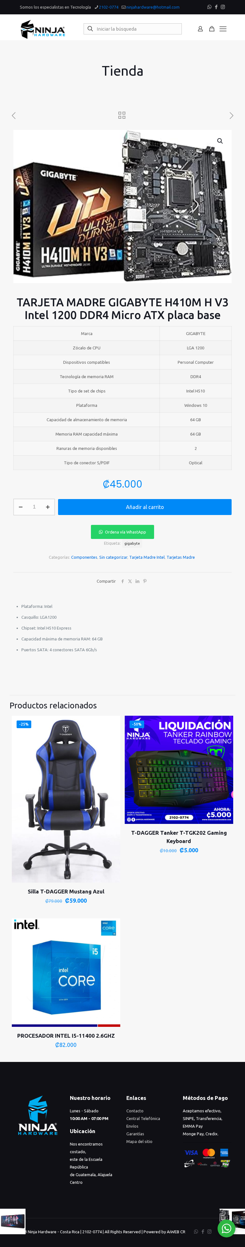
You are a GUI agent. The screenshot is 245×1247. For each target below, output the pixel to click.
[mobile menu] (223, 28)
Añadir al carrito (145, 507)
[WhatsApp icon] (209, 7)
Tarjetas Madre (181, 557)
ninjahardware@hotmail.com (153, 7)
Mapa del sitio (139, 1141)
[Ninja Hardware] (43, 28)
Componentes (84, 557)
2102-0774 (108, 7)
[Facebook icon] (216, 7)
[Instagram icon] (222, 7)
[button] (220, 141)
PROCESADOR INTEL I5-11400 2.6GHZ (66, 1036)
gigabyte (132, 543)
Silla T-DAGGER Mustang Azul (66, 891)
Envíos (132, 1126)
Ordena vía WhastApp (125, 532)
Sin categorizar (113, 557)
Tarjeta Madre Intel (147, 557)
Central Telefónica (143, 1118)
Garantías (135, 1133)
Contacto (135, 1111)
